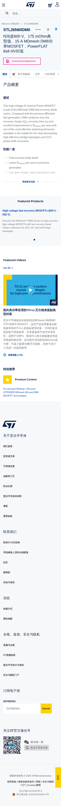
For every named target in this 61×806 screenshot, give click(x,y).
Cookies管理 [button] (33, 785)
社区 (5, 562)
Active (38, 29)
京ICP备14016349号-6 (30, 791)
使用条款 (12, 781)
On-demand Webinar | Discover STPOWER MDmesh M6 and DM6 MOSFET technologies (21, 392)
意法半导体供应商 (12, 496)
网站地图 (7, 618)
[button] (4, 4)
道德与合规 (9, 645)
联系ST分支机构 (11, 542)
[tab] (5, 74)
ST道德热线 (9, 655)
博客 (5, 506)
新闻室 (6, 572)
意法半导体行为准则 (13, 665)
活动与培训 (9, 582)
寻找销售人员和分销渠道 (15, 552)
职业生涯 (7, 486)
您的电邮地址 (9, 701)
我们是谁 (7, 446)
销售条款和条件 (26, 781)
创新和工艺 (9, 476)
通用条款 (7, 516)
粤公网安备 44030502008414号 (32, 794)
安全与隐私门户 (11, 675)
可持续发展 (9, 466)
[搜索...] (7, 13)
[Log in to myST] (57, 4)
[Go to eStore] (50, 5)
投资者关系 (9, 456)
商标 (38, 781)
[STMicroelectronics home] (31, 4)
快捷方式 (7, 608)
